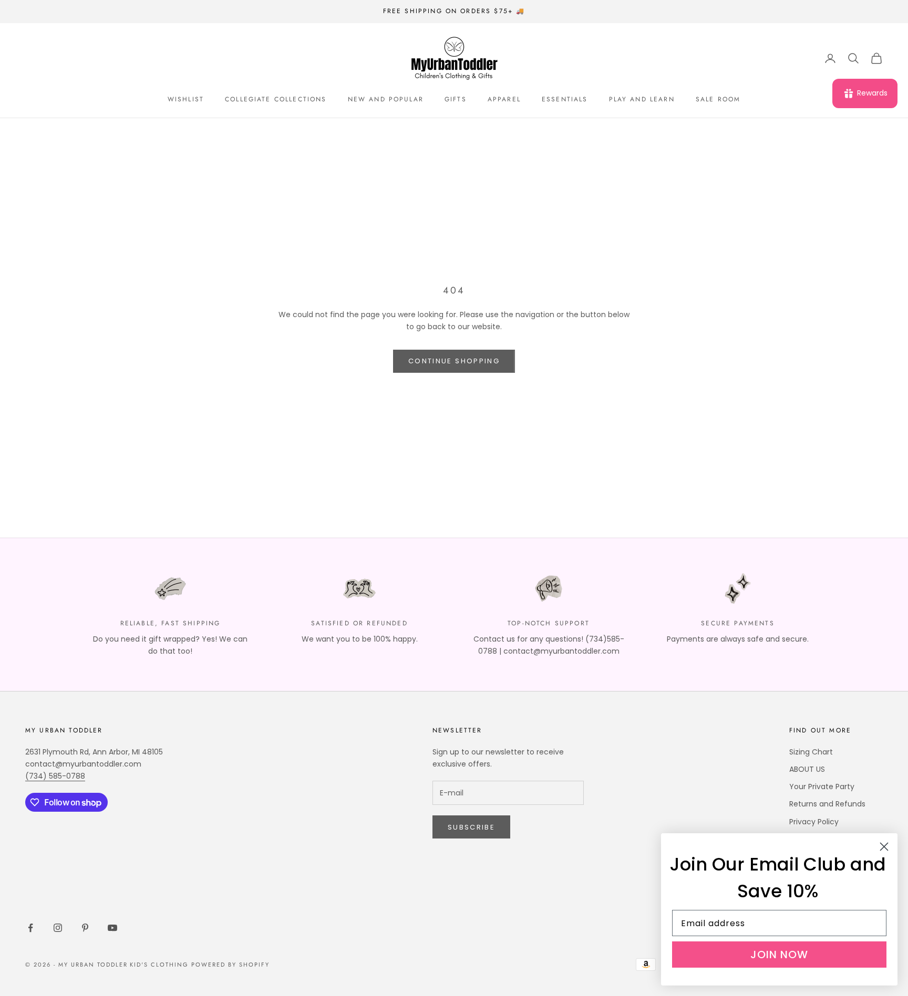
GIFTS (456, 99)
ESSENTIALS (565, 99)
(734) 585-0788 (55, 776)
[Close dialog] (884, 846)
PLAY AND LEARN (642, 99)
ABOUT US (807, 769)
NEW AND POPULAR (386, 99)
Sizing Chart (811, 752)
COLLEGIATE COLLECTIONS (276, 99)
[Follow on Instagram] (58, 927)
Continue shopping (454, 361)
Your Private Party (821, 786)
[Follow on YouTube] (112, 927)
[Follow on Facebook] (30, 927)
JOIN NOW (779, 954)
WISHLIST (186, 99)
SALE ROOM (718, 99)
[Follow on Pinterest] (85, 927)
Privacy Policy (814, 821)
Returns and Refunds (827, 804)
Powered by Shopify (230, 964)
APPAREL (504, 99)
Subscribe (471, 827)
